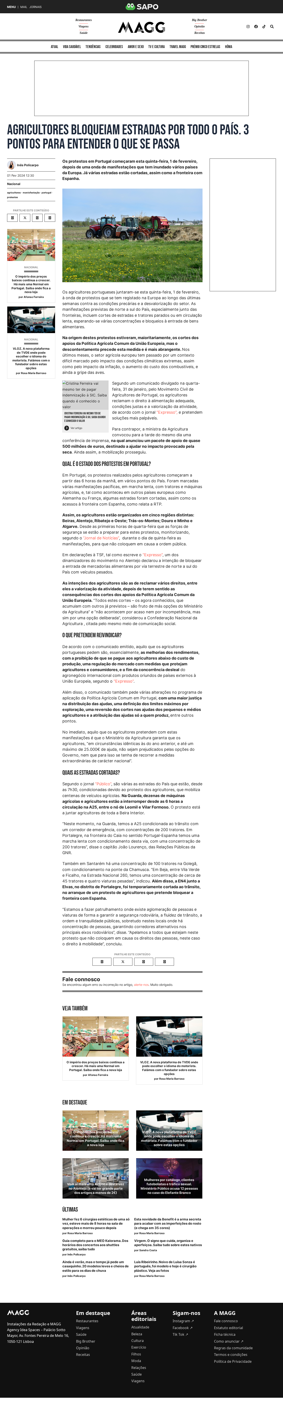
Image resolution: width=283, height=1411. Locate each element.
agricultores (14, 192)
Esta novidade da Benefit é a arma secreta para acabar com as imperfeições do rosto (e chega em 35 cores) (167, 1223)
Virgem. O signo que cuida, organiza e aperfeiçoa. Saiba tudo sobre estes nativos (168, 1243)
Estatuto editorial (228, 1327)
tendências (93, 46)
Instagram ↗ (183, 1320)
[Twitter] (264, 27)
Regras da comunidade (233, 1347)
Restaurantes (83, 20)
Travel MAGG (178, 46)
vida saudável (72, 46)
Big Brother (199, 20)
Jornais (35, 7)
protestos (12, 197)
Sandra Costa (148, 1250)
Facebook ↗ (183, 1327)
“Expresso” (153, 554)
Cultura (137, 1340)
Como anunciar (228, 1341)
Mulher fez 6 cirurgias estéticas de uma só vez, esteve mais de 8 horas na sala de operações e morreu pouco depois (96, 1223)
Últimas (70, 1209)
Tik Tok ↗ (180, 1334)
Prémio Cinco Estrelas (205, 46)
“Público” (103, 784)
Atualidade (140, 1327)
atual (54, 46)
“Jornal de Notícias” (101, 538)
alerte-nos (141, 984)
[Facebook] (256, 27)
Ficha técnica (224, 1334)
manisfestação (31, 192)
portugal (46, 192)
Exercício (138, 1347)
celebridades (114, 46)
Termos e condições (230, 1354)
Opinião (199, 26)
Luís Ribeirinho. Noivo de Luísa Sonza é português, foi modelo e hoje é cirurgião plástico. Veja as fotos (165, 1266)
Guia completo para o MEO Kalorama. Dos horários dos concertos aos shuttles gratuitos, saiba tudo (95, 1245)
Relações (138, 1367)
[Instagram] (248, 27)
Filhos (136, 1354)
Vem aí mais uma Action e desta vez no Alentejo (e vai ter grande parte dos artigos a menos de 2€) (95, 1188)
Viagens (83, 26)
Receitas (199, 33)
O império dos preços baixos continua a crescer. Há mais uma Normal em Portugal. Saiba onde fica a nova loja (31, 284)
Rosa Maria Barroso (33, 373)
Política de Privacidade (233, 1361)
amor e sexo (136, 46)
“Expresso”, (167, 412)
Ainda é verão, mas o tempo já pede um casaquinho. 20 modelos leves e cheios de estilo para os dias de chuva (95, 1266)
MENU (11, 7)
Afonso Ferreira (34, 297)
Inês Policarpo (76, 1254)
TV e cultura (156, 46)
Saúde (84, 33)
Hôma (228, 46)
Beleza (136, 1334)
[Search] (272, 27)
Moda (136, 1360)
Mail (23, 7)
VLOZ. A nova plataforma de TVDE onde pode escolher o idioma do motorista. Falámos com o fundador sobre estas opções (31, 358)
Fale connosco (226, 1320)
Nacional (13, 184)
